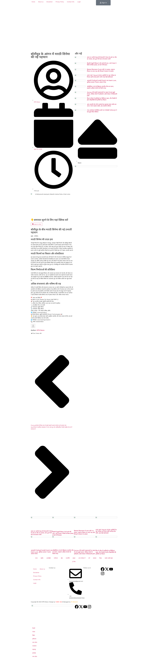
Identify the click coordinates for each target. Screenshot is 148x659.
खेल (62, 558)
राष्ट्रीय (42, 558)
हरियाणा (34, 639)
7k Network (74, 602)
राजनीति (68, 558)
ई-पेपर (74, 561)
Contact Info (70, 2)
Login (79, 2)
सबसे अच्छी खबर (109, 558)
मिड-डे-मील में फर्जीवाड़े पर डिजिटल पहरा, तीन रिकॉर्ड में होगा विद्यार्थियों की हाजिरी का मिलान (102, 99)
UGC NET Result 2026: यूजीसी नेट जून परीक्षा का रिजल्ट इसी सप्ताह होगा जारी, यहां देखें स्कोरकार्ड (101, 76)
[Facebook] (103, 569)
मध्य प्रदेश (34, 656)
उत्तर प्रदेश (34, 642)
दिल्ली (33, 628)
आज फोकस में (81, 558)
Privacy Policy (60, 2)
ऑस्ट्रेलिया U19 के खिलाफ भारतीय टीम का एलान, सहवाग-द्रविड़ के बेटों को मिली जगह (100, 87)
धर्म (89, 558)
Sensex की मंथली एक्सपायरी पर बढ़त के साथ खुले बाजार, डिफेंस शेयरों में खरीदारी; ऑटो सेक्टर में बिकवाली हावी (102, 93)
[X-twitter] (107, 569)
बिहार (33, 635)
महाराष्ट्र (34, 649)
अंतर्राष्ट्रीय (48, 558)
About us (40, 2)
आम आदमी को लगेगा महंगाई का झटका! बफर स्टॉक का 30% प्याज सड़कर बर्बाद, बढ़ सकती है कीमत (101, 105)
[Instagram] (103, 573)
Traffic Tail (59, 602)
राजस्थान (34, 646)
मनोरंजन (56, 558)
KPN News (40, 330)
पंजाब (33, 631)
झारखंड (34, 653)
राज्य (36, 558)
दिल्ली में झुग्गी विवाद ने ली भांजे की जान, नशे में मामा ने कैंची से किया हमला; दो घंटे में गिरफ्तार (101, 64)
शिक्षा (100, 558)
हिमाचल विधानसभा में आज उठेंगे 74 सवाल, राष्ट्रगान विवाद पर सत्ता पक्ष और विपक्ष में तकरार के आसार (101, 70)
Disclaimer (49, 2)
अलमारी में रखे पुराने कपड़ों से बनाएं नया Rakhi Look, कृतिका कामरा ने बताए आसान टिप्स (101, 81)
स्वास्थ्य (94, 558)
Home (33, 2)
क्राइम (74, 558)
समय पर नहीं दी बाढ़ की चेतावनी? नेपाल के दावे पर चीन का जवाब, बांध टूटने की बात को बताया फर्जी (102, 58)
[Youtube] (111, 569)
